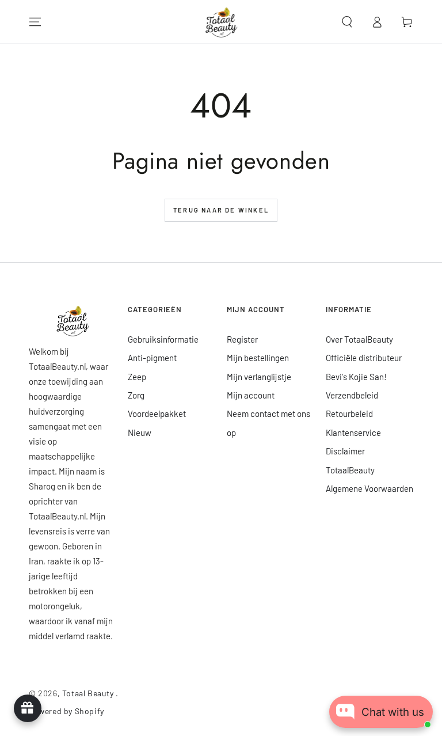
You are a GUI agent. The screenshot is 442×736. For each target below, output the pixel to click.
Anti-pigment (152, 357)
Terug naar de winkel (221, 210)
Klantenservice (353, 432)
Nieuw (139, 432)
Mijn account (251, 395)
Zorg (136, 395)
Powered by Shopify (66, 711)
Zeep (137, 376)
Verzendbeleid (352, 395)
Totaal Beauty (89, 693)
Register (242, 339)
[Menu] (35, 22)
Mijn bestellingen (258, 357)
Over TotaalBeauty (359, 339)
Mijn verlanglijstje (259, 376)
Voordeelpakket (157, 413)
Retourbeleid (349, 413)
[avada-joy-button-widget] (27, 708)
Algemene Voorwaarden (369, 488)
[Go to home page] (221, 22)
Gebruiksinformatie (163, 339)
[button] (347, 22)
